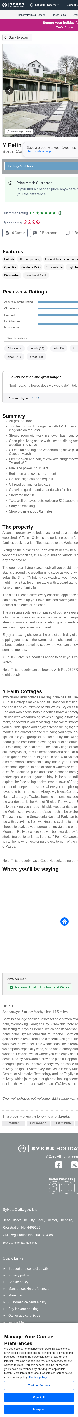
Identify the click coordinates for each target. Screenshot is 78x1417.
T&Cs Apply (64, 27)
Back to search (20, 37)
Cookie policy (38, 1377)
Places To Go (59, 14)
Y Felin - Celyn (22, 145)
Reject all (39, 1397)
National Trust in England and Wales (42, 987)
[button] (9, 90)
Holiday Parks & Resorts (31, 14)
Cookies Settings (39, 1385)
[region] (39, 1370)
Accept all (38, 1409)
